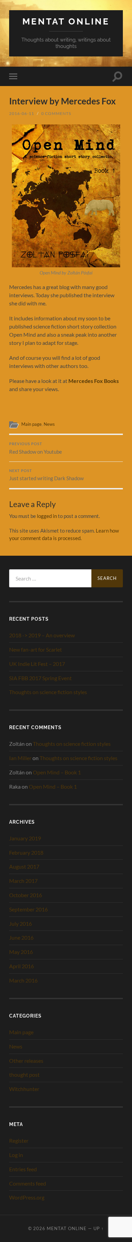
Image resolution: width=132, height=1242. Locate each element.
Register (18, 1140)
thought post (24, 1074)
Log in (16, 1155)
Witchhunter (24, 1089)
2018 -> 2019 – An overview (42, 635)
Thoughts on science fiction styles (48, 692)
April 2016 (21, 966)
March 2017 (23, 880)
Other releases (26, 1060)
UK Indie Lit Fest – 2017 (37, 663)
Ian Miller (20, 758)
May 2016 (21, 952)
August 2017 (24, 866)
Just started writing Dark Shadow (46, 475)
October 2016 (25, 895)
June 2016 (21, 937)
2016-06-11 (21, 113)
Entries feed (23, 1169)
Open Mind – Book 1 (57, 772)
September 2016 (28, 909)
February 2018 (26, 852)
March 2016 (23, 980)
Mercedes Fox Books (93, 380)
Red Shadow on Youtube (35, 448)
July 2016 (20, 923)
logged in (47, 516)
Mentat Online (66, 21)
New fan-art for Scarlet (35, 649)
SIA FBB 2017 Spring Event (40, 678)
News (49, 424)
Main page (31, 424)
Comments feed (27, 1183)
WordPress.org (26, 1197)
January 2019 (25, 838)
